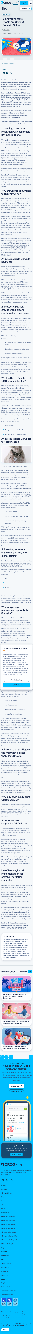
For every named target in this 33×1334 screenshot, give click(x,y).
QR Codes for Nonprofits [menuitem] (8, 1232)
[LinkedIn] (3, 1180)
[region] (16, 667)
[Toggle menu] (30, 3)
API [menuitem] (2, 1205)
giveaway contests (16, 844)
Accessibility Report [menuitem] (7, 1294)
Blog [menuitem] (2, 1248)
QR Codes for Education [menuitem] (8, 1228)
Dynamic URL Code (7, 286)
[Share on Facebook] (7, 72)
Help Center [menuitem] (5, 1255)
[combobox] (26, 8)
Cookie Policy (18, 670)
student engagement (14, 853)
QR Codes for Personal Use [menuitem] (9, 1236)
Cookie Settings (17, 680)
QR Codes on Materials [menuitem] (8, 1220)
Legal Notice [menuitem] (5, 1267)
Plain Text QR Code (25, 503)
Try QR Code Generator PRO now (16, 927)
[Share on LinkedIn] (3, 72)
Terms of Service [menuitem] (6, 1263)
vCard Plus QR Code (22, 362)
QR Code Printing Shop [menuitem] (8, 1244)
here (11, 1320)
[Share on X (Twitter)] (10, 72)
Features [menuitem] (4, 1189)
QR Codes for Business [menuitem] (8, 1224)
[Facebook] (7, 1180)
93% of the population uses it (18, 245)
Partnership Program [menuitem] (7, 1287)
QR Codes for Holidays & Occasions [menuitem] (11, 1240)
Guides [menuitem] (3, 1209)
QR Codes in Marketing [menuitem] (8, 1216)
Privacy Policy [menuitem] (5, 1271)
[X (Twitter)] (11, 1180)
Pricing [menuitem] (3, 1197)
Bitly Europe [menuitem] (4, 1283)
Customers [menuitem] (4, 1201)
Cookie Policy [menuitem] (5, 1275)
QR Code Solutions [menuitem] (6, 1193)
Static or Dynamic (23, 492)
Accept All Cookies (16, 685)
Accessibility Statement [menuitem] (8, 1291)
